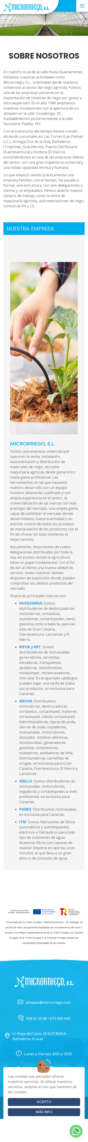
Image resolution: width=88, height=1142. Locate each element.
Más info (44, 1111)
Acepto (44, 1101)
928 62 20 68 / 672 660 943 (48, 1018)
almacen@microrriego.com (47, 1002)
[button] (76, 1131)
